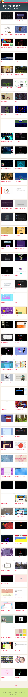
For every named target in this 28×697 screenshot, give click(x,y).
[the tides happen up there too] (7, 150)
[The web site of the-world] (21, 645)
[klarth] (21, 297)
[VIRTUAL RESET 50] (21, 525)
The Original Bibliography (20, 463)
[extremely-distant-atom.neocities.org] (7, 391)
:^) (1, 128)
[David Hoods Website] (7, 284)
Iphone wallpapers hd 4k (20, 449)
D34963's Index (4, 664)
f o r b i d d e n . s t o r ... (6, 382)
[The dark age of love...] (7, 270)
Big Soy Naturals (5, 342)
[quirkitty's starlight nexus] (21, 217)
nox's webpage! (18, 490)
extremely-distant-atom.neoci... (7, 396)
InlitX (16, 570)
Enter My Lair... (18, 114)
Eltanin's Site (17, 288)
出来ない (3, 516)
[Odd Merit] (21, 270)
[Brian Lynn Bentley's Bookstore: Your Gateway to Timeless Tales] (7, 136)
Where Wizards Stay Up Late (21, 476)
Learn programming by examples (21, 61)
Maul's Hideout (4, 530)
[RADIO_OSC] (21, 136)
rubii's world (17, 355)
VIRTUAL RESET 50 (19, 530)
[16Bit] (21, 123)
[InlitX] (21, 565)
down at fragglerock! (19, 409)
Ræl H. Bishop (18, 181)
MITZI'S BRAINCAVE (6, 168)
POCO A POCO (4, 195)
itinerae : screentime (5, 570)
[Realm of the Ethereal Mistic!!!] (7, 83)
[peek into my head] (21, 69)
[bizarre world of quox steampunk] (7, 69)
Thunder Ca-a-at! (18, 154)
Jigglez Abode (18, 677)
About (4, 692)
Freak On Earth (18, 556)
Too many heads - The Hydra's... (7, 208)
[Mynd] (7, 324)
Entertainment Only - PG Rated (21, 168)
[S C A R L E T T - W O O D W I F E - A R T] (7, 29)
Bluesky (21, 689)
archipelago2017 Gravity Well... (21, 637)
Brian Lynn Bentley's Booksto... (7, 141)
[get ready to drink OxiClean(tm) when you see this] (7, 56)
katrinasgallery (4, 436)
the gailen (3, 423)
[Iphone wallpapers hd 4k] (21, 444)
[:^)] (7, 123)
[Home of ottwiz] (7, 498)
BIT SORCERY (4, 583)
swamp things (18, 423)
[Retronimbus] (21, 230)
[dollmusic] (7, 672)
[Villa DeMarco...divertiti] (7, 176)
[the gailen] (7, 418)
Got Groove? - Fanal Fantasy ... (7, 47)
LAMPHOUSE (18, 87)
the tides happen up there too (7, 154)
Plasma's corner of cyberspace (21, 34)
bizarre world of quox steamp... (7, 74)
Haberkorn (17, 664)
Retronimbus (17, 235)
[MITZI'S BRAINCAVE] (7, 163)
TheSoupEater (4, 650)
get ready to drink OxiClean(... (7, 61)
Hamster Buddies (5, 624)
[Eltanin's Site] (21, 284)
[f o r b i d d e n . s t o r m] (7, 377)
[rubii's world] (21, 351)
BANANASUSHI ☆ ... (19, 516)
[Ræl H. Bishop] (21, 176)
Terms (11, 694)
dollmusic (3, 677)
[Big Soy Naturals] (7, 337)
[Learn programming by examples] (21, 56)
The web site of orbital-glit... (7, 369)
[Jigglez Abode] (21, 672)
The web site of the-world (20, 650)
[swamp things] (21, 418)
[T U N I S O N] (7, 257)
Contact (16, 694)
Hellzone (16, 342)
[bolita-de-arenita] (21, 538)
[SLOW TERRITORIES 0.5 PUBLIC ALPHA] (7, 632)
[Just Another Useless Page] (21, 190)
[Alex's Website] (7, 230)
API (19, 692)
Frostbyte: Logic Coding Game (7, 463)
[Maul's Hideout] (7, 525)
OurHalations (17, 624)
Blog (16, 692)
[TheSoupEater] (7, 645)
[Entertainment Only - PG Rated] (21, 163)
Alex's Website (4, 235)
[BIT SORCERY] (7, 578)
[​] (7, 16)
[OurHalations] (21, 619)
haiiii (16, 369)
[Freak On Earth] (21, 552)
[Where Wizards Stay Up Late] (21, 471)
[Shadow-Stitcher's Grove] (21, 257)
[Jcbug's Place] (7, 404)
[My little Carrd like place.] (21, 243)
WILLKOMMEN (18, 436)
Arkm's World (10, 8)
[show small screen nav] (26, 1)
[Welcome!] (7, 109)
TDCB (16, 101)
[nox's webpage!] (21, 485)
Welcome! (3, 114)
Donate (9, 692)
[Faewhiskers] (7, 217)
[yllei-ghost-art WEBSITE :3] (21, 42)
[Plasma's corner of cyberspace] (21, 29)
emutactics (3, 248)
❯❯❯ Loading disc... (19, 382)
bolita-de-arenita (18, 543)
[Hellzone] (21, 337)
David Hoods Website (6, 288)
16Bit (16, 128)
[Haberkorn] (21, 659)
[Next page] (17, 685)
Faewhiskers (4, 221)
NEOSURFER (4, 543)
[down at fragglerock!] (21, 404)
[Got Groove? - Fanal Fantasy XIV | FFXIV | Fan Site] (7, 42)
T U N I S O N (4, 262)
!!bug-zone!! (3, 449)
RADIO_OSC (18, 141)
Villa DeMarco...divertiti (6, 181)
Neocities (6, 689)
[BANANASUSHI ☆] (21, 511)
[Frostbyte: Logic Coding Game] (7, 458)
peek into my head (19, 74)
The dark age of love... (6, 275)
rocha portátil (4, 101)
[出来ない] (7, 511)
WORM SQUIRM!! (19, 597)
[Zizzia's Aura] (7, 310)
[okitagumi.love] (21, 578)
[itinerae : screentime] (7, 565)
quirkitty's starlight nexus (20, 221)
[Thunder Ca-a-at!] (21, 150)
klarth (16, 302)
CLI (12, 692)
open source (11, 689)
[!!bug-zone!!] (7, 444)
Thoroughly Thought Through (7, 476)
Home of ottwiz (4, 503)
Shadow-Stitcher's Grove (20, 262)
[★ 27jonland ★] (21, 391)
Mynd (2, 329)
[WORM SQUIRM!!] (21, 592)
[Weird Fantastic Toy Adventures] (21, 498)
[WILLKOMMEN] (21, 431)
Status (23, 692)
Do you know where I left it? (7, 355)
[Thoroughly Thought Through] (7, 471)
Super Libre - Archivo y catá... (7, 597)
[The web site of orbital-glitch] (7, 364)
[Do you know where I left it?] (7, 351)
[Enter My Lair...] (21, 109)
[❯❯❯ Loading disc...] (21, 377)
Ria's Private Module (19, 610)
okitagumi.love (18, 583)
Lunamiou (3, 556)
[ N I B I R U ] (4, 302)
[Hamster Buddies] (7, 619)
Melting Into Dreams (5, 610)
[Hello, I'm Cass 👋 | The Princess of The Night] (21, 16)
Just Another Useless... (20, 195)
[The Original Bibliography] (21, 458)
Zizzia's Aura (4, 315)
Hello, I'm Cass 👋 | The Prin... (21, 20)
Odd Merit (17, 275)
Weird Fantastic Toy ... (19, 503)
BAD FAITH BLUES (19, 329)
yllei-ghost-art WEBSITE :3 (20, 47)
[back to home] (2, 1)
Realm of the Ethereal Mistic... (7, 87)
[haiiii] (21, 364)
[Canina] (21, 310)
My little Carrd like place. (20, 248)
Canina (16, 315)
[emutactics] (7, 243)
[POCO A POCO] (7, 190)
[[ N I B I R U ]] (7, 297)
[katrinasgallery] (7, 431)
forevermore (4, 490)
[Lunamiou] (7, 552)
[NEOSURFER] (7, 538)
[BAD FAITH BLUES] (21, 324)
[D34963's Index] (7, 659)
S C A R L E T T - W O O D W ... (7, 34)
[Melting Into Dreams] (7, 605)
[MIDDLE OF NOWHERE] (21, 203)
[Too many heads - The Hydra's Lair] (7, 203)
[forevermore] (7, 485)
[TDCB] (21, 96)
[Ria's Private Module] (21, 605)
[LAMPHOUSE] (21, 83)
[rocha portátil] (7, 96)
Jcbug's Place (4, 409)
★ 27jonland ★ (18, 396)
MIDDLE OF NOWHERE (20, 208)
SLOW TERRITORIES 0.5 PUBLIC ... (7, 637)
